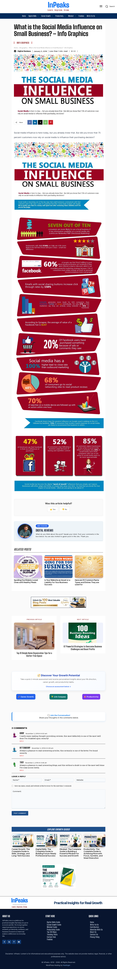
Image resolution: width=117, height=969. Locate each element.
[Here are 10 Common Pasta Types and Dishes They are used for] (89, 566)
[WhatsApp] (45, 122)
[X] (40, 122)
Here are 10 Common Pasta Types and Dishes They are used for (87, 582)
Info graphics (23, 43)
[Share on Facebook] (114, 474)
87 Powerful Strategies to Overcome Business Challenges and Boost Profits (83, 648)
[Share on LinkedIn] (114, 479)
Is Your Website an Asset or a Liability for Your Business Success (57, 582)
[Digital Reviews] (15, 51)
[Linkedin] (35, 122)
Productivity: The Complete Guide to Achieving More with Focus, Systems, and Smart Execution (93, 853)
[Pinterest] (50, 122)
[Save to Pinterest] (114, 494)
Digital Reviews (24, 51)
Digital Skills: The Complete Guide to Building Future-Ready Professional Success (46, 852)
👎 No (64, 509)
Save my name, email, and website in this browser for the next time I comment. (43, 786)
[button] (109, 6)
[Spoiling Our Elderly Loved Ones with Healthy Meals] (28, 566)
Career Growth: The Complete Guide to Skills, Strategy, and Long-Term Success (21, 852)
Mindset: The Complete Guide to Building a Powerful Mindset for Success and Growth (70, 852)
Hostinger (67, 965)
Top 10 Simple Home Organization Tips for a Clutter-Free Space (34, 654)
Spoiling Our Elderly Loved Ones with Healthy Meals (26, 581)
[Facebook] (29, 122)
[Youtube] (19, 942)
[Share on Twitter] (114, 484)
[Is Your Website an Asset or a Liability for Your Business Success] (58, 566)
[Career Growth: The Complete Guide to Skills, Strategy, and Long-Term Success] (22, 840)
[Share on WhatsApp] (114, 489)
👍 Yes (53, 509)
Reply (22, 741)
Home (16, 48)
